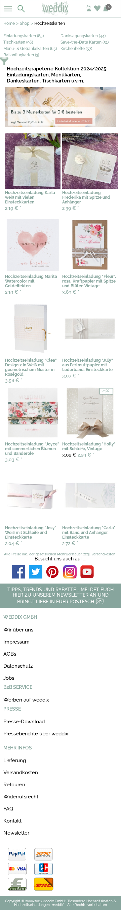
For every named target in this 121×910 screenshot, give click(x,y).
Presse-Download (24, 722)
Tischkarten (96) (18, 42)
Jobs (8, 678)
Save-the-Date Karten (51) (85, 42)
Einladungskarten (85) (23, 36)
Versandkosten (20, 773)
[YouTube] (87, 572)
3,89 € (70, 292)
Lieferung (14, 760)
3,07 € (70, 375)
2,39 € (70, 208)
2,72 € (70, 543)
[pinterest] (53, 572)
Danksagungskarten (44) (83, 36)
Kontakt (12, 821)
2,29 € (78, 455)
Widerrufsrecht (20, 797)
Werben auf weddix (26, 700)
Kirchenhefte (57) (76, 48)
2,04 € (13, 543)
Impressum (16, 642)
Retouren (14, 785)
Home (9, 23)
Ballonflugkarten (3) (21, 55)
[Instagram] (70, 572)
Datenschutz (18, 666)
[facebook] (18, 572)
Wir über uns (18, 630)
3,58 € (13, 380)
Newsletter (16, 833)
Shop (24, 23)
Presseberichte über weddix (35, 734)
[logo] (60, 14)
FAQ (8, 809)
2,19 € (13, 208)
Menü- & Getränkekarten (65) (30, 48)
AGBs (9, 654)
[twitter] (36, 572)
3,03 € (14, 459)
